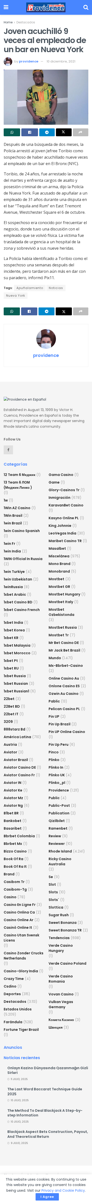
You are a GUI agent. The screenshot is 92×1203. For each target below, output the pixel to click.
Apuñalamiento (29, 288)
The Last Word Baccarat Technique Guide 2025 (44, 1091)
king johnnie (60, 525)
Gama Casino (61, 474)
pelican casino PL (64, 708)
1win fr (9, 543)
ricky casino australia (60, 861)
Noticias (56, 288)
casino (10, 897)
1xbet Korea (14, 630)
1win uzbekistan (18, 579)
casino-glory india (21, 971)
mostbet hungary (64, 594)
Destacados (25, 22)
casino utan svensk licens (21, 938)
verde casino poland (67, 963)
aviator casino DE (20, 767)
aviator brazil (16, 759)
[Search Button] (85, 7)
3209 (8, 721)
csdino (10, 986)
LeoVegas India (62, 533)
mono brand (59, 563)
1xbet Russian (16, 683)
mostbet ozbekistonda (61, 612)
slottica (56, 907)
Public (54, 797)
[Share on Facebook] (29, 132)
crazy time (14, 978)
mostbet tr (59, 635)
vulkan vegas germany (61, 1004)
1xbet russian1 (16, 691)
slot (52, 884)
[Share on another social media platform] (80, 132)
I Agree (47, 1196)
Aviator (10, 752)
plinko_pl (57, 782)
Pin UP (54, 716)
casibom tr (14, 881)
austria (10, 744)
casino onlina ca (19, 912)
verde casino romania (61, 979)
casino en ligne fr (20, 904)
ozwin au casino (64, 693)
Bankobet (12, 820)
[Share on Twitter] (63, 132)
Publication (59, 813)
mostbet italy (61, 601)
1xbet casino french (22, 609)
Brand (9, 874)
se (51, 876)
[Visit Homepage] (46, 7)
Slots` (54, 899)
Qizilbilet (57, 820)
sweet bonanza (63, 922)
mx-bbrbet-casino (66, 665)
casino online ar (18, 919)
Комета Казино (61, 1019)
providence (28, 61)
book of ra (13, 858)
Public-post (59, 805)
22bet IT (11, 714)
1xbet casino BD (18, 602)
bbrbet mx (13, 843)
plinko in (56, 767)
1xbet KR (11, 637)
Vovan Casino (61, 994)
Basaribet (13, 828)
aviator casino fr (19, 775)
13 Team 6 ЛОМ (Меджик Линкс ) (18, 485)
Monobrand (59, 571)
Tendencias (59, 937)
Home (8, 22)
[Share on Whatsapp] (12, 132)
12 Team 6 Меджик (19, 474)
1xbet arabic (15, 594)
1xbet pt (11, 660)
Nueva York (15, 295)
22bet (9, 698)
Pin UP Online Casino (67, 731)
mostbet (56, 579)
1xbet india (13, 622)
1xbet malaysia (17, 645)
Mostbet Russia (63, 627)
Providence (59, 790)
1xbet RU (11, 668)
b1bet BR (11, 813)
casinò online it (18, 927)
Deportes (12, 993)
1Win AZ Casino (17, 507)
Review (55, 836)
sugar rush (59, 915)
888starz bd (14, 729)
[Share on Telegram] (47, 132)
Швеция (56, 1027)
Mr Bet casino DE (64, 642)
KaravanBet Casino (66, 505)
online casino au (64, 678)
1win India (12, 551)
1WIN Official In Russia (23, 558)
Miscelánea (59, 556)
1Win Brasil (13, 515)
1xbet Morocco (17, 653)
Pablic (54, 701)
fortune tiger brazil (21, 1029)
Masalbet (57, 548)
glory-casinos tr (64, 489)
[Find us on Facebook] (8, 449)
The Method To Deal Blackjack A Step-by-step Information (44, 1113)
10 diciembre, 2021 (61, 61)
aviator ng (13, 805)
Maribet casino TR (65, 540)
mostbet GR (59, 586)
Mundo (55, 657)
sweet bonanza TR (65, 930)
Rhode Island (60, 851)
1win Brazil (13, 523)
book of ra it (15, 866)
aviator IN (12, 782)
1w (6, 500)
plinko (54, 759)
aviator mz (13, 797)
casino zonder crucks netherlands (23, 956)
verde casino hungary (61, 948)
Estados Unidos (18, 1009)
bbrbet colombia (19, 836)
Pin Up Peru (58, 744)
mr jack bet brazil (64, 650)
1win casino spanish (22, 530)
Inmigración (59, 497)
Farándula (13, 1022)
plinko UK (57, 775)
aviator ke (13, 790)
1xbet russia (15, 675)
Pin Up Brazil (59, 724)
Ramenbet (58, 828)
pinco (54, 752)
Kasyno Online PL (64, 518)
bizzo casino (15, 851)
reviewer (57, 843)
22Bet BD (12, 706)
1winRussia (13, 586)
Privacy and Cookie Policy (63, 1190)
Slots (53, 892)
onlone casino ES (64, 686)
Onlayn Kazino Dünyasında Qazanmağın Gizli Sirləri (47, 1070)
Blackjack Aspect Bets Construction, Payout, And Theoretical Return (47, 1134)
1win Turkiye (14, 571)
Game (54, 482)
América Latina (17, 736)
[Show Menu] (6, 7)
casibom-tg (15, 889)
